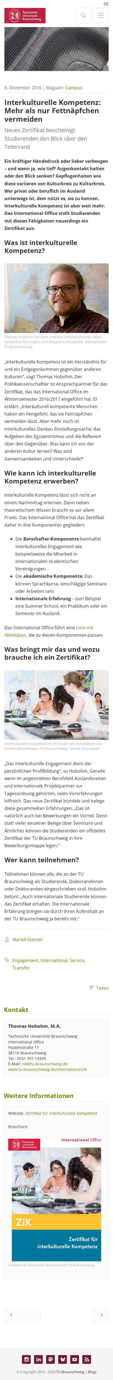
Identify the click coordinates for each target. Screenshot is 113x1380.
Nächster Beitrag (100, 1315)
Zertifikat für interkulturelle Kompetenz (61, 1113)
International (54, 960)
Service (77, 960)
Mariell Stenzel (27, 940)
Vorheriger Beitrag (22, 1315)
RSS (86, 1359)
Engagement (25, 960)
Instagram (26, 1359)
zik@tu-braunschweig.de (44, 1063)
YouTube (74, 1359)
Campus (73, 88)
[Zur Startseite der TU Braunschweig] (25, 15)
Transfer (21, 968)
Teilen (102, 988)
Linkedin (38, 1359)
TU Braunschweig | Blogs (76, 1371)
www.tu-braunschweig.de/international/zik (47, 1069)
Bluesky (62, 1359)
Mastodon (50, 1359)
